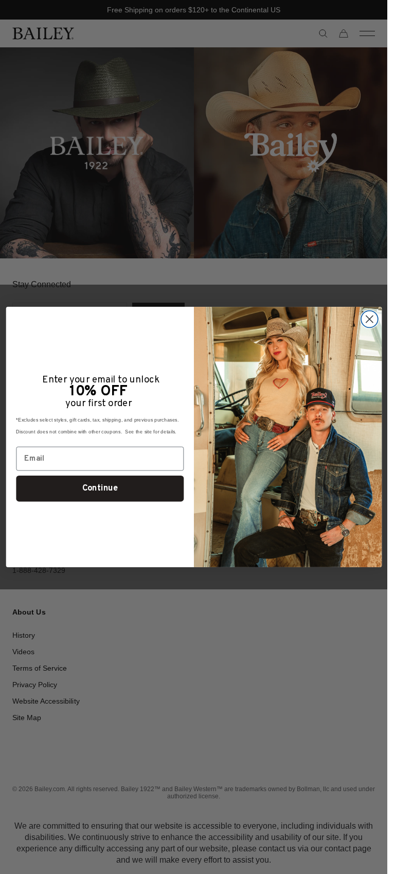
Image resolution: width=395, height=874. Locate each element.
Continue (99, 488)
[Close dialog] (369, 319)
